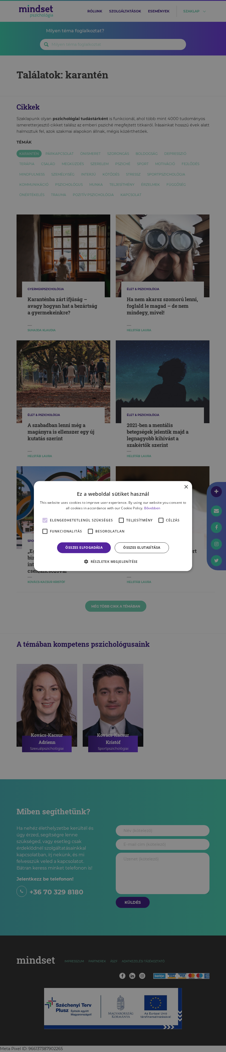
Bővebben (152, 508)
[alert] (113, 526)
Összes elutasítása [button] (141, 547)
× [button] (186, 487)
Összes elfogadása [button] (84, 547)
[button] (113, 561)
